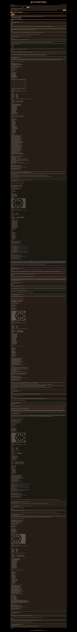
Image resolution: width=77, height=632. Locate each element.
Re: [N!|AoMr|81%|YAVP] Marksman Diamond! (19, 282)
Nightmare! (13, 36)
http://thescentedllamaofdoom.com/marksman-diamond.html (27, 288)
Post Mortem (13, 514)
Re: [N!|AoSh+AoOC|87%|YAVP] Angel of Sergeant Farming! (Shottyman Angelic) (22, 36)
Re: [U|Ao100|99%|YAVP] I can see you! (20, 624)
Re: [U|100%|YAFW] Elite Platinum (18, 612)
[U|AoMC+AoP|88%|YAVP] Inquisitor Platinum (19, 514)
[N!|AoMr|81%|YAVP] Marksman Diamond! (18, 294)
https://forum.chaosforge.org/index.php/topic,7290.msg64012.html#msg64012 (28, 416)
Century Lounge (13, 624)
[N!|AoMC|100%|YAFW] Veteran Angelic (18, 57)
